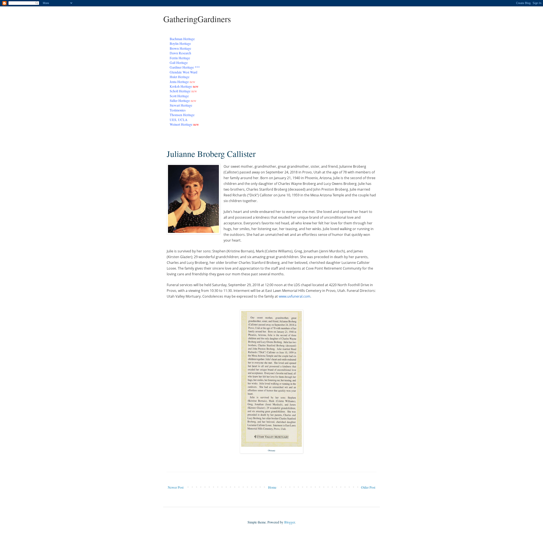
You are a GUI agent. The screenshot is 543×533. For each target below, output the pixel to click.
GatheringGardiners (197, 18)
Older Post (368, 487)
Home (272, 487)
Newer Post (175, 487)
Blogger (289, 522)
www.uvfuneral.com (294, 296)
